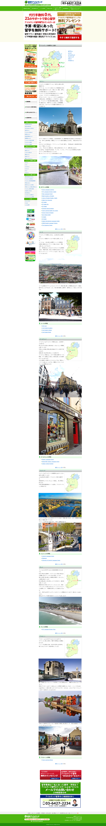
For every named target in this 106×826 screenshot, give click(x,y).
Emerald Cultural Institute (48, 208)
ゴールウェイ (71, 55)
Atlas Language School (47, 194)
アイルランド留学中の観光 (29, 188)
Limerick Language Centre (48, 556)
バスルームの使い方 (28, 152)
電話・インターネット (28, 158)
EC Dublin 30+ (45, 204)
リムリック (71, 56)
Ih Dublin (44, 217)
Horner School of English (47, 212)
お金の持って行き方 (28, 190)
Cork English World (46, 332)
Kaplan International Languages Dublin (51, 221)
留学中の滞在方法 (28, 126)
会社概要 (38, 813)
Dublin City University (47, 200)
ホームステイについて (28, 148)
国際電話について (28, 138)
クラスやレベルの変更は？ (29, 194)
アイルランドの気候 (28, 142)
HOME (29, 813)
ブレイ (70, 58)
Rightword (44, 558)
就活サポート (27, 130)
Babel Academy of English (48, 196)
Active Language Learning (48, 189)
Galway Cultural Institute (47, 463)
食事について (27, 150)
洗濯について (27, 156)
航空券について (27, 134)
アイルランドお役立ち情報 (29, 140)
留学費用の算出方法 (28, 124)
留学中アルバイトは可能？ (29, 184)
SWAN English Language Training (49, 223)
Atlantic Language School (48, 459)
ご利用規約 (43, 813)
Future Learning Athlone (47, 760)
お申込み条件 (48, 813)
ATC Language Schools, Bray (48, 629)
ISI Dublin (44, 219)
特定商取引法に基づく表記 (65, 813)
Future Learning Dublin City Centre (50, 210)
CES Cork (44, 326)
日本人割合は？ (27, 192)
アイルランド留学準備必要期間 (30, 180)
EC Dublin (44, 202)
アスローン (71, 60)
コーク (70, 53)
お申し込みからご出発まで (29, 128)
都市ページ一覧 (58, 229)
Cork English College (47, 330)
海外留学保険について (28, 136)
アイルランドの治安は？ (29, 178)
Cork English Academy (47, 328)
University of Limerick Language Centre (51, 560)
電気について (27, 154)
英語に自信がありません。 (29, 176)
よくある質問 (27, 204)
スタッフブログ (27, 200)
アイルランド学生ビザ (28, 132)
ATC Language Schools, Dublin (49, 191)
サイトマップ (73, 813)
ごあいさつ (33, 813)
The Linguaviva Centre (47, 225)
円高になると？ (27, 182)
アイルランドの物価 (28, 144)
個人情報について (55, 813)
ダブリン (70, 51)
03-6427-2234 (78, 819)
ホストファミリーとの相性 (29, 196)
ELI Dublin (44, 206)
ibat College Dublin (46, 214)
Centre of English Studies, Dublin (49, 198)
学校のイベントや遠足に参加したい (31, 186)
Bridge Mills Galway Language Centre (50, 461)
